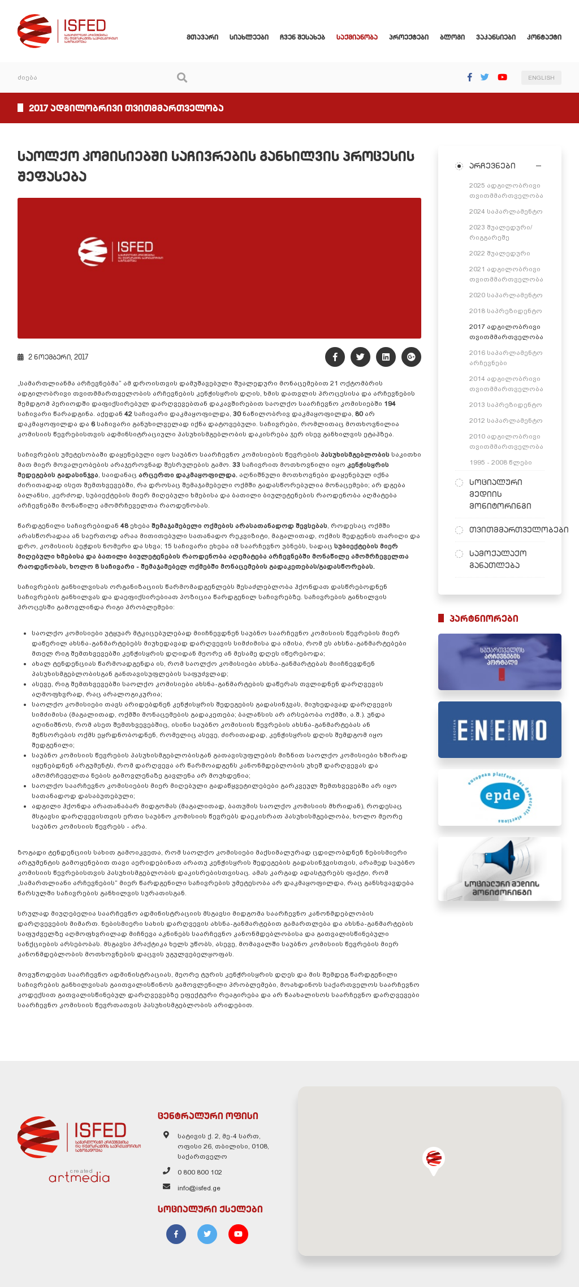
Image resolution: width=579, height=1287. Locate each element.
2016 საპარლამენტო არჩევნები (506, 358)
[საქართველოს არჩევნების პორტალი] (499, 662)
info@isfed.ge (199, 1188)
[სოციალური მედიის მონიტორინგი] (499, 869)
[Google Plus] (411, 357)
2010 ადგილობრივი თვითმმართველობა (506, 441)
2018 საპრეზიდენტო (505, 311)
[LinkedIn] (386, 357)
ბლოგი (452, 37)
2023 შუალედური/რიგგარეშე (500, 232)
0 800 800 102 (200, 1172)
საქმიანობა (357, 37)
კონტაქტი (544, 37)
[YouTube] (502, 77)
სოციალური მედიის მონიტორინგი (500, 494)
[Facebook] (470, 77)
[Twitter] (485, 77)
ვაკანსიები (496, 37)
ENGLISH (541, 78)
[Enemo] (499, 729)
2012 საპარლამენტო (506, 420)
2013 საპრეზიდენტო (505, 405)
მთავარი (202, 37)
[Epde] (499, 797)
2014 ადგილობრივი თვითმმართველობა (506, 384)
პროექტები (409, 37)
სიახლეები (249, 37)
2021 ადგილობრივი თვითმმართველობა (506, 274)
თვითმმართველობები (507, 530)
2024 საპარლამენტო (506, 211)
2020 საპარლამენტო (506, 295)
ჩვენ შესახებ (302, 37)
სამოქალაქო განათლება (498, 559)
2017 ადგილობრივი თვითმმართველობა (506, 332)
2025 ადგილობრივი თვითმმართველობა (506, 190)
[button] (434, 1161)
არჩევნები (492, 166)
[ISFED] (79, 1134)
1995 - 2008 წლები (500, 462)
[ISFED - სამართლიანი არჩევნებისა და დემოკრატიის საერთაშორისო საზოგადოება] (68, 19)
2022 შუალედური (499, 253)
